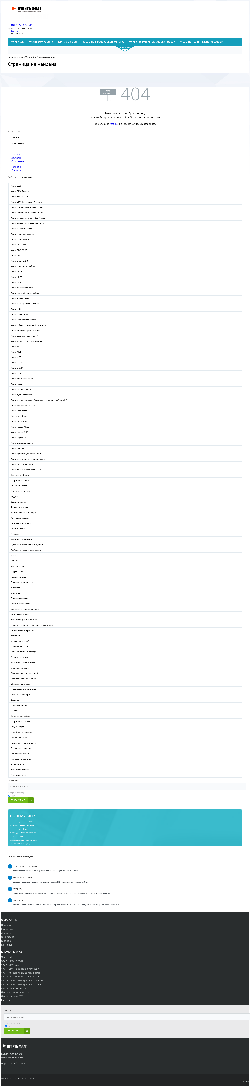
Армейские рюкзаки (20, 769)
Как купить (17, 154)
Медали (14, 496)
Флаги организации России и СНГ (27, 453)
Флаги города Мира (20, 426)
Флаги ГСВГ (16, 373)
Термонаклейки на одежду (23, 651)
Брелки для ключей (20, 640)
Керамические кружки (21, 603)
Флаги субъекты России (22, 394)
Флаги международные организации (28, 458)
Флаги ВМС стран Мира (22, 464)
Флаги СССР (17, 367)
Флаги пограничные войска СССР (27, 212)
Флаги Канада (17, 448)
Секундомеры (17, 726)
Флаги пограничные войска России (27, 207)
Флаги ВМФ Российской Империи (26, 201)
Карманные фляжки (20, 614)
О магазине (17, 161)
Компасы (15, 699)
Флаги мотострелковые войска (25, 303)
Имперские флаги (19, 416)
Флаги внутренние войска (23, 266)
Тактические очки (19, 737)
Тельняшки (16, 560)
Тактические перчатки (21, 758)
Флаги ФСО (16, 362)
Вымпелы (15, 587)
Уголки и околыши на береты (24, 512)
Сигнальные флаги (20, 474)
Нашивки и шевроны (20, 646)
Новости (6, 925)
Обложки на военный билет (24, 678)
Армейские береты (20, 517)
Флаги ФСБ (16, 357)
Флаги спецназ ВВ (19, 260)
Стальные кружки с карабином (25, 608)
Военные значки (18, 501)
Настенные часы (18, 576)
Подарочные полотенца (22, 582)
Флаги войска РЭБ (19, 314)
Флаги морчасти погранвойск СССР (27, 223)
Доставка (16, 158)
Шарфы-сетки (17, 764)
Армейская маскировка (22, 732)
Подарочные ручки (19, 598)
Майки (14, 555)
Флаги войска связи (20, 298)
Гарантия (16, 166)
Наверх (245, 1081)
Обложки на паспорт (20, 683)
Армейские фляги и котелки (24, 619)
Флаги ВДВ (16, 185)
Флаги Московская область (23, 405)
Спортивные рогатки (20, 721)
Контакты (16, 170)
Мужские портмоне (20, 667)
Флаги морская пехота (21, 228)
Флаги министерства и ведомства (26, 341)
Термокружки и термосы (22, 630)
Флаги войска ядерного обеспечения (28, 324)
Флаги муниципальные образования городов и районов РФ (39, 399)
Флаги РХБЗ (16, 282)
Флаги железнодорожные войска (26, 330)
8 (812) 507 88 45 (21, 25)
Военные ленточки (19, 657)
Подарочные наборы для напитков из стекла (32, 624)
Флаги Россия (17, 383)
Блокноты (15, 592)
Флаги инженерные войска (23, 319)
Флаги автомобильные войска (25, 292)
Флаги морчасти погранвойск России (28, 217)
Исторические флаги (20, 491)
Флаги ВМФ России (20, 191)
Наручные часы (18, 571)
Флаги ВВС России (19, 244)
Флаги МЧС (16, 346)
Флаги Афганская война (22, 378)
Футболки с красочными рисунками (27, 544)
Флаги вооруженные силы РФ (25, 335)
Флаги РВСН (16, 271)
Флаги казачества (19, 410)
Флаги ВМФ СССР (19, 196)
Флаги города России (21, 389)
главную (114, 123)
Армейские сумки (19, 774)
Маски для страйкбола (21, 539)
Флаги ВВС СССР (19, 250)
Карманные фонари (20, 694)
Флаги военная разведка (22, 233)
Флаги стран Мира (19, 421)
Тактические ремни (20, 753)
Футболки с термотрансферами (26, 549)
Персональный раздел (13, 1063)
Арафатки (15, 533)
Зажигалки (15, 635)
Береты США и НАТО (21, 523)
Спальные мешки (19, 705)
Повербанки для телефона (23, 689)
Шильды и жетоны (19, 507)
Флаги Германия (18, 437)
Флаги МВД (16, 351)
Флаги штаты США (19, 432)
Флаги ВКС (16, 255)
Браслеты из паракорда (22, 748)
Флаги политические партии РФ (26, 469)
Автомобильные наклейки (23, 662)
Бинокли (15, 710)
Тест (13, 795)
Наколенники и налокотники (24, 742)
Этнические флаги (19, 485)
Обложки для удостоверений (24, 673)
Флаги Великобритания (22, 442)
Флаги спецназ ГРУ (20, 239)
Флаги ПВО (16, 308)
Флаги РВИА (16, 276)
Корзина (14, 31)
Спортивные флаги (20, 480)
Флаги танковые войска (22, 287)
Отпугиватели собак (20, 715)
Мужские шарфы (18, 565)
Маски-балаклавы (19, 528)
